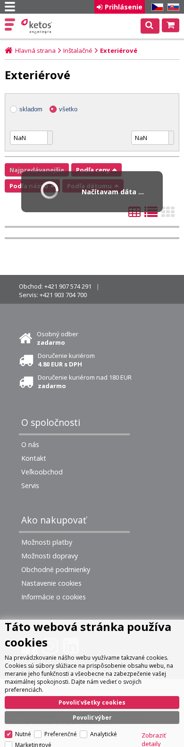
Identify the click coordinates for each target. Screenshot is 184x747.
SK (172, 7)
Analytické (103, 734)
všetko (68, 109)
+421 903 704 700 (63, 294)
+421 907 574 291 (68, 286)
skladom (30, 109)
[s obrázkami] (151, 214)
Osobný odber (57, 338)
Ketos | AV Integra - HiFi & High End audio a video (37, 26)
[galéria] (168, 214)
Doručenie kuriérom (66, 359)
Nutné (23, 734)
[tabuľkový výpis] (134, 214)
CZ (155, 7)
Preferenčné (60, 734)
